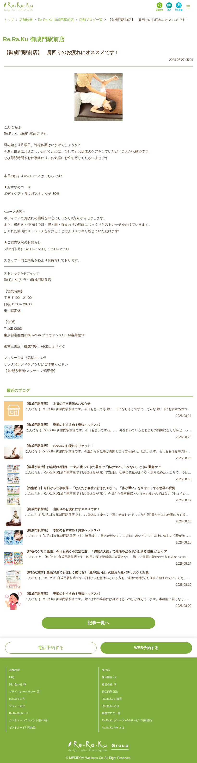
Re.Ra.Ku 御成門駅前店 (56, 20)
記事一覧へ (98, 622)
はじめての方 (17, 698)
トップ (9, 20)
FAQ (11, 677)
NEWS (106, 669)
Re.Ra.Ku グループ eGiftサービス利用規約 (127, 720)
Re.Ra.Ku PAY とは (113, 727)
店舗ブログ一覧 (91, 20)
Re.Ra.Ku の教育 (112, 698)
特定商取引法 (110, 691)
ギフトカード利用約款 (22, 727)
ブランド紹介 (17, 705)
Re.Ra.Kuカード (18, 713)
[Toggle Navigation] (188, 7)
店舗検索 (26, 20)
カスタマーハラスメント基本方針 (29, 720)
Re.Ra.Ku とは (110, 705)
